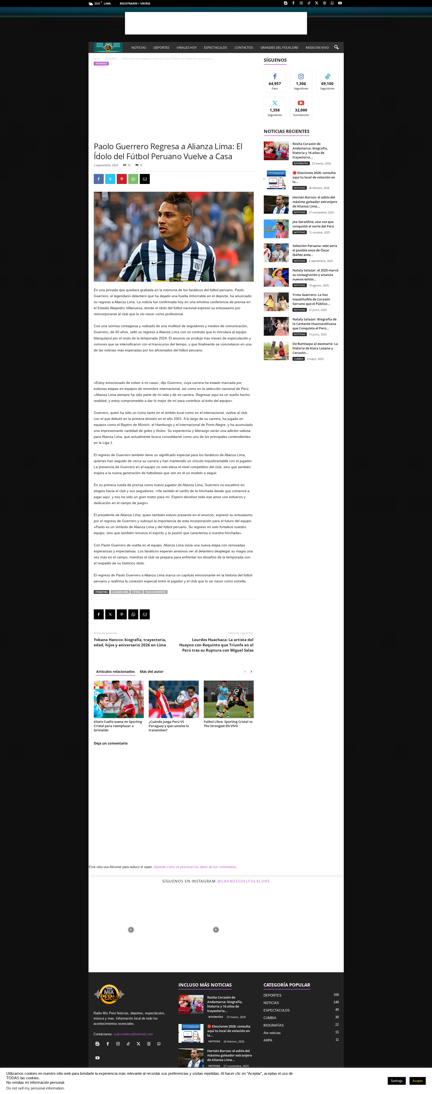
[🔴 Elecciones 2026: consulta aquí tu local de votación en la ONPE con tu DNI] (276, 179)
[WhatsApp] (332, 3)
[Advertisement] (216, 23)
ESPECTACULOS (215, 47)
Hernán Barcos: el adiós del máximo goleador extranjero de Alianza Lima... (314, 201)
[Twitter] (110, 179)
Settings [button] (397, 1081)
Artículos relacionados (115, 671)
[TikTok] (309, 3)
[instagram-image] (131, 929)
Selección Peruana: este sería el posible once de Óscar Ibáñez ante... (314, 250)
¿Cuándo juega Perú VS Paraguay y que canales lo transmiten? (169, 725)
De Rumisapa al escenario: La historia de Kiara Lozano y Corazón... (315, 348)
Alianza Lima (120, 592)
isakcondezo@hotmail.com (133, 1034)
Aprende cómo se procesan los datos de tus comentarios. (196, 867)
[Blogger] (286, 3)
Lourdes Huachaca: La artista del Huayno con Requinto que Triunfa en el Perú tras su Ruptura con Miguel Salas (216, 645)
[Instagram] (301, 3)
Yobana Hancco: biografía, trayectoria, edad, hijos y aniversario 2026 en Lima (130, 642)
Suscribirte (301, 100)
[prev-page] (245, 671)
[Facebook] (293, 3)
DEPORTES (161, 47)
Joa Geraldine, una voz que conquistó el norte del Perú (313, 223)
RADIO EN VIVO (317, 47)
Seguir (301, 74)
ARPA (268, 1040)
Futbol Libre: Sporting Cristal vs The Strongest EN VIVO (228, 723)
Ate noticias (272, 1033)
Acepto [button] (417, 1081)
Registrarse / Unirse (135, 3)
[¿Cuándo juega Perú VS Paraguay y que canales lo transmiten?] (174, 699)
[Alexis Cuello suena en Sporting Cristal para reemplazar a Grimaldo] (119, 699)
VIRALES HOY (186, 47)
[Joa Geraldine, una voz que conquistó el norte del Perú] (276, 228)
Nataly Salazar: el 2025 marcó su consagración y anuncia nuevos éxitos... (315, 274)
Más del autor (152, 671)
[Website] (325, 3)
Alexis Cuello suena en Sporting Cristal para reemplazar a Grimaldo (118, 725)
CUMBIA (299, 358)
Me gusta (275, 74)
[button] (336, 47)
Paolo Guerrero (155, 592)
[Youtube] (340, 3)
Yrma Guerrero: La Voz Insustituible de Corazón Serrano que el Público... (311, 299)
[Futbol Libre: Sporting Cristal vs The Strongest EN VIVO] (229, 699)
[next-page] (251, 671)
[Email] (145, 179)
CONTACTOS (243, 47)
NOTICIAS (139, 47)
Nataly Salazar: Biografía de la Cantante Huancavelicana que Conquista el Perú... (314, 323)
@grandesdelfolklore (243, 881)
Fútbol (136, 592)
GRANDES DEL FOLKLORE (279, 47)
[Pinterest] (122, 179)
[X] (317, 3)
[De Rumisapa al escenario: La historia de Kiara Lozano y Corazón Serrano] (276, 350)
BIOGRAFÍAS (301, 163)
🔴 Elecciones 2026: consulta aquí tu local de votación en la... (314, 177)
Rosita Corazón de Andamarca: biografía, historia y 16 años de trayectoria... (310, 150)
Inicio (97, 58)
